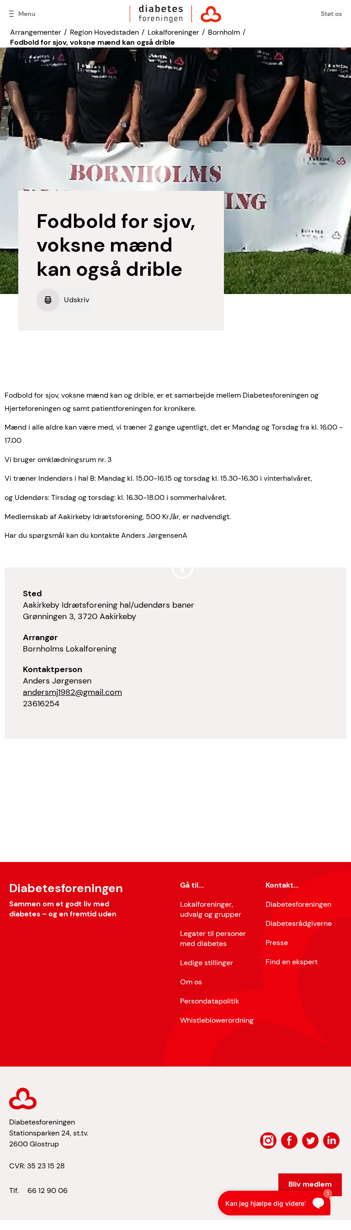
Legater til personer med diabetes (213, 938)
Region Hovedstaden (104, 32)
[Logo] (175, 14)
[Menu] (11, 14)
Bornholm (224, 32)
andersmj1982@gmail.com (72, 692)
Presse (277, 942)
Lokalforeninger (173, 32)
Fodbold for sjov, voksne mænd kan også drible (92, 42)
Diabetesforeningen (298, 904)
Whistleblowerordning (217, 1020)
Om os (191, 982)
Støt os (331, 14)
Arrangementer (35, 32)
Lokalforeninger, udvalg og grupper (210, 909)
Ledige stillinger (206, 962)
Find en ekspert (292, 962)
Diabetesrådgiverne (299, 923)
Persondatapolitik (209, 1001)
